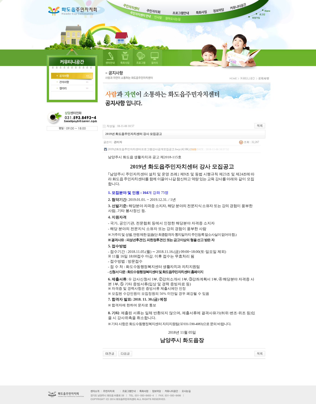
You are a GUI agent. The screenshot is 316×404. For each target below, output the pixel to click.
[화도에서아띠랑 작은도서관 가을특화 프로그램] (125, 353)
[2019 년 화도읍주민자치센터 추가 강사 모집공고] (110, 353)
